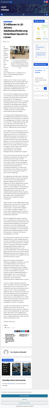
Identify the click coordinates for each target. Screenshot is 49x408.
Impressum (31, 406)
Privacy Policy (25, 406)
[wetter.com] (38, 38)
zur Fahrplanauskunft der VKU (40, 47)
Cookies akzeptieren (24, 395)
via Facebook (38, 70)
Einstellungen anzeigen (24, 403)
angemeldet (10, 383)
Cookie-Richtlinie (19, 406)
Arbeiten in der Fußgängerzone (23, 335)
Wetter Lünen (45, 25)
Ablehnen (24, 399)
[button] (44, 14)
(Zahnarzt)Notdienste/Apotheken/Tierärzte (41, 54)
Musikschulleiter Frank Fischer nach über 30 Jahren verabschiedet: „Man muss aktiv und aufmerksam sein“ (10, 338)
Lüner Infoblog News (8, 21)
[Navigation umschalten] (23, 15)
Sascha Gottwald (20, 352)
